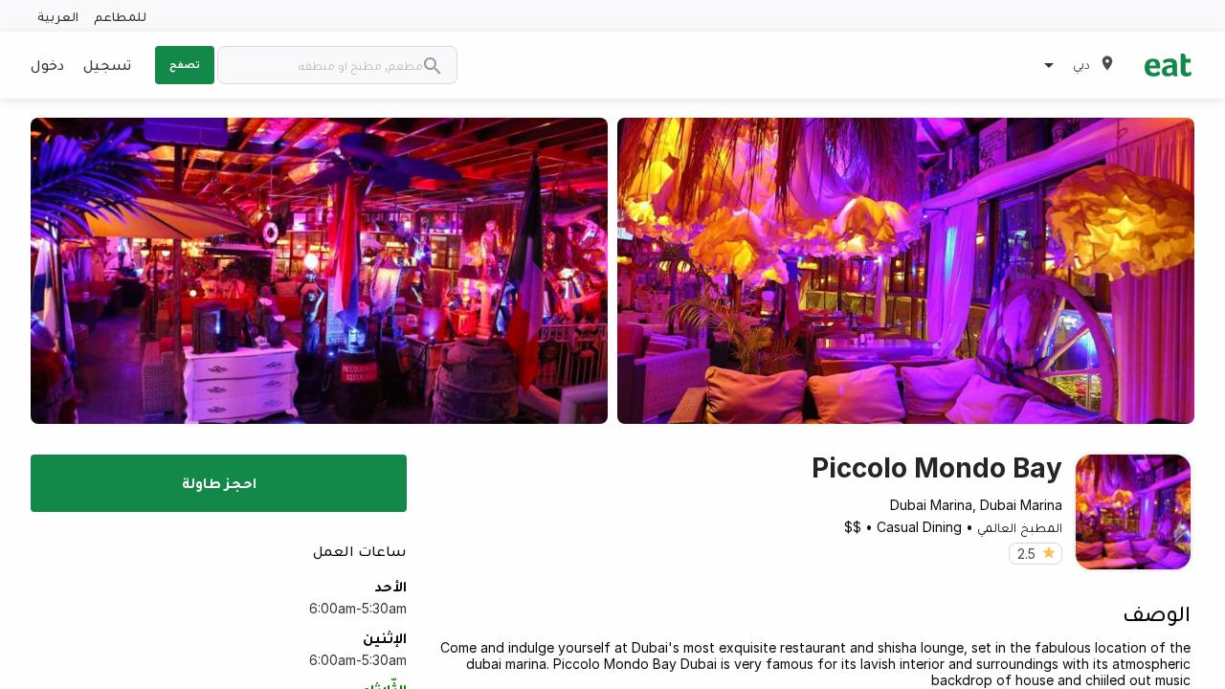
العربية (57, 16)
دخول (47, 64)
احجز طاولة (219, 482)
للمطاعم (120, 16)
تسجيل (107, 64)
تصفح (184, 64)
